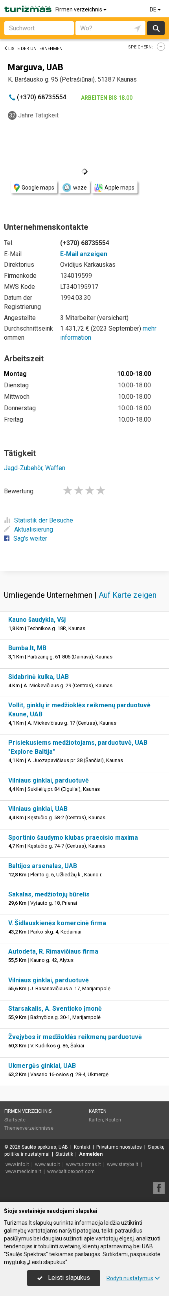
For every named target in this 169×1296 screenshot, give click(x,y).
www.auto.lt (47, 1164)
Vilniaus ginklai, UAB (38, 809)
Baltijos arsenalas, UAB (42, 866)
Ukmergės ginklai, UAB (42, 1065)
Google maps (38, 187)
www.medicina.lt (23, 1171)
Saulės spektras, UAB (45, 1147)
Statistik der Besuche (43, 520)
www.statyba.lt (122, 1164)
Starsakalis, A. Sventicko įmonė (55, 1008)
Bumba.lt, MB (27, 648)
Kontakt (82, 1147)
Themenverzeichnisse (28, 1128)
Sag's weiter (30, 538)
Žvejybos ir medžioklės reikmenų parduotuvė (75, 1037)
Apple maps (119, 187)
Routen (113, 1120)
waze (80, 187)
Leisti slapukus (68, 1277)
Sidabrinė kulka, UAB (38, 677)
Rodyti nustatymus (130, 1278)
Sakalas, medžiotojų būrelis (49, 894)
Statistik (64, 1154)
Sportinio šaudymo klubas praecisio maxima (73, 837)
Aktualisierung (33, 529)
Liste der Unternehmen (35, 48)
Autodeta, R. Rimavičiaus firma (53, 951)
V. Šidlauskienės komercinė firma (57, 923)
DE (154, 9)
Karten (98, 1111)
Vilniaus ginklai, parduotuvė (48, 780)
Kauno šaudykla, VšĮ (37, 619)
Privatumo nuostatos (119, 1147)
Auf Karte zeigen (127, 595)
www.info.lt (17, 1164)
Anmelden (91, 1154)
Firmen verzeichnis (79, 9)
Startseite (15, 1120)
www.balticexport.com (71, 1171)
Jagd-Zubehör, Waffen (34, 468)
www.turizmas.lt (83, 1164)
